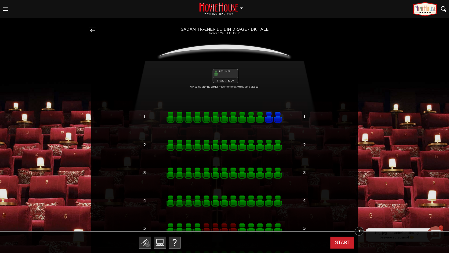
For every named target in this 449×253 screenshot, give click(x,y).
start (342, 242)
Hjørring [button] (223, 6)
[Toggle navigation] (443, 9)
